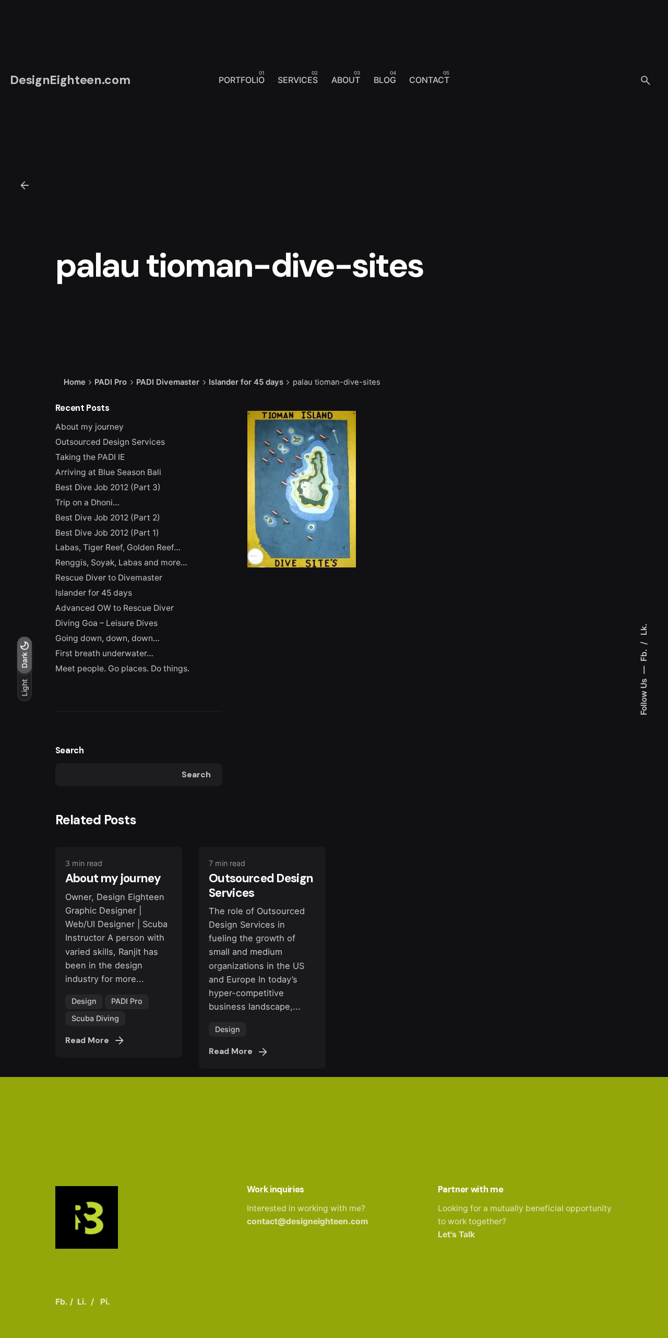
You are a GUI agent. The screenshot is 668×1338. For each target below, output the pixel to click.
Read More (87, 1040)
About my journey (89, 427)
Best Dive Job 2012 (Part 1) (107, 533)
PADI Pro (126, 1001)
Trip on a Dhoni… (87, 502)
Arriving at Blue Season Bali (108, 472)
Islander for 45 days (93, 593)
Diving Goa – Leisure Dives (106, 623)
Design (84, 1001)
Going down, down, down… (107, 638)
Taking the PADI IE (90, 457)
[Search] (645, 80)
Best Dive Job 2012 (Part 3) (108, 487)
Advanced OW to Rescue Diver (114, 608)
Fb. (643, 654)
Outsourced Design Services (110, 442)
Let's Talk (456, 1234)
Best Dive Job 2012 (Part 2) (107, 518)
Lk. (643, 629)
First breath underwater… (104, 653)
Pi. (105, 1302)
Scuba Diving (95, 1018)
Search (69, 750)
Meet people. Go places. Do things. (122, 668)
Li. (82, 1302)
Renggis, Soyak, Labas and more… (121, 562)
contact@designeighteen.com (307, 1221)
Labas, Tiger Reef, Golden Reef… (118, 547)
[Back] (24, 185)
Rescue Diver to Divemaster (108, 578)
